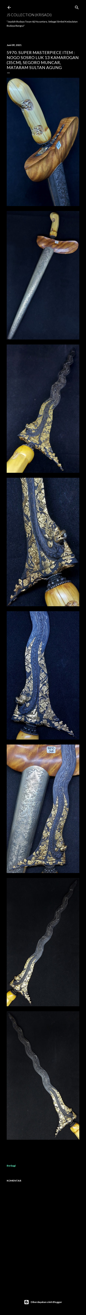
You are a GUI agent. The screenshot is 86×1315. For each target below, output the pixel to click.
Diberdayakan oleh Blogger (46, 1302)
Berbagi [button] (11, 1165)
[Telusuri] (76, 6)
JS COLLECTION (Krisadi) (29, 14)
